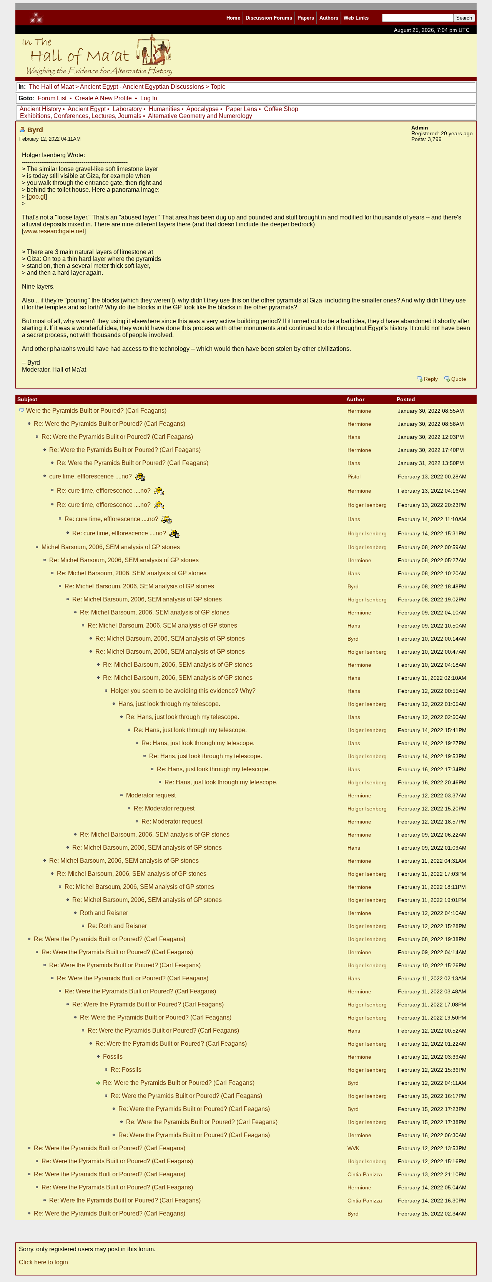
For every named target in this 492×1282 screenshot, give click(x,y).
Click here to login (43, 1262)
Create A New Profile (103, 98)
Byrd (35, 130)
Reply (431, 379)
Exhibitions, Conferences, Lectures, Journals (80, 116)
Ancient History (40, 109)
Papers (306, 18)
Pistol (354, 477)
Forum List (52, 98)
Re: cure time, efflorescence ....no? (104, 490)
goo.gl (36, 196)
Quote (458, 379)
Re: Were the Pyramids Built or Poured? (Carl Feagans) (109, 423)
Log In (148, 98)
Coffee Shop (281, 109)
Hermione (359, 411)
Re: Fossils (126, 1069)
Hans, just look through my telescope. (169, 704)
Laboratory (127, 109)
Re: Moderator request (164, 808)
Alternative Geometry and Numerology (200, 116)
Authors (328, 18)
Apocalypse (202, 109)
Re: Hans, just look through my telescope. (182, 717)
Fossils (113, 1056)
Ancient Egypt (87, 109)
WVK (353, 1148)
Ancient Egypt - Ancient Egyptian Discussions (142, 86)
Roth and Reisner (104, 913)
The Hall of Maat (51, 86)
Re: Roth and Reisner (117, 926)
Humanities (164, 109)
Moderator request (151, 795)
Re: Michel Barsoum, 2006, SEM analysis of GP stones (124, 560)
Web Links (356, 18)
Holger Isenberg (367, 505)
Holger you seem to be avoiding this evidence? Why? (183, 690)
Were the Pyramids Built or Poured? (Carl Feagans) (96, 410)
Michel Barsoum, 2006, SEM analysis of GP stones (111, 547)
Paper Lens (241, 109)
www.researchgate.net (53, 231)
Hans (353, 437)
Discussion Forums (269, 18)
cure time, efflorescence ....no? (91, 476)
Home (233, 18)
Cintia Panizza (364, 1174)
